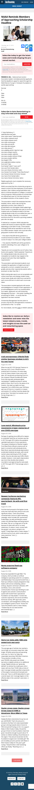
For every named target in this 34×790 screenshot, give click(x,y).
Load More (17, 760)
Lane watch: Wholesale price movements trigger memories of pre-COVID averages (15, 427)
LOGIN (31, 2)
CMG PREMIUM (24, 2)
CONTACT (21, 778)
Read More (4, 397)
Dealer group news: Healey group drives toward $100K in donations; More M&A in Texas (15, 710)
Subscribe (27, 64)
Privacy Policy (5, 69)
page (19, 308)
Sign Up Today (8, 330)
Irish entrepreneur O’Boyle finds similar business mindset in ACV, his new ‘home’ (15, 359)
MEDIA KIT (11, 778)
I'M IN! (26, 117)
